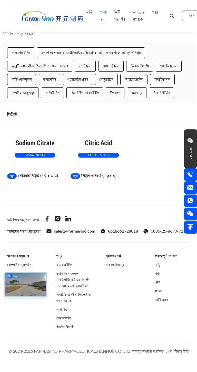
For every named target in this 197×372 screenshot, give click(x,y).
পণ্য (103, 12)
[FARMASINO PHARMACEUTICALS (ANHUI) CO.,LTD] (52, 16)
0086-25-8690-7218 (169, 231)
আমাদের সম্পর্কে (138, 16)
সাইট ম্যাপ (161, 300)
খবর (155, 12)
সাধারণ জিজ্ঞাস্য (115, 265)
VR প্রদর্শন (119, 16)
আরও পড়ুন (47, 163)
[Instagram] (57, 219)
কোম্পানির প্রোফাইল (19, 265)
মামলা (158, 291)
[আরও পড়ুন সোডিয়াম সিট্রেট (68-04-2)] (35, 148)
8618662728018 (123, 231)
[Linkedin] (68, 219)
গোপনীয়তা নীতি (178, 351)
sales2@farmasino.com (74, 231)
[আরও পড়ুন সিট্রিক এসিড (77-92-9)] (98, 148)
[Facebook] (47, 219)
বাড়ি (90, 12)
